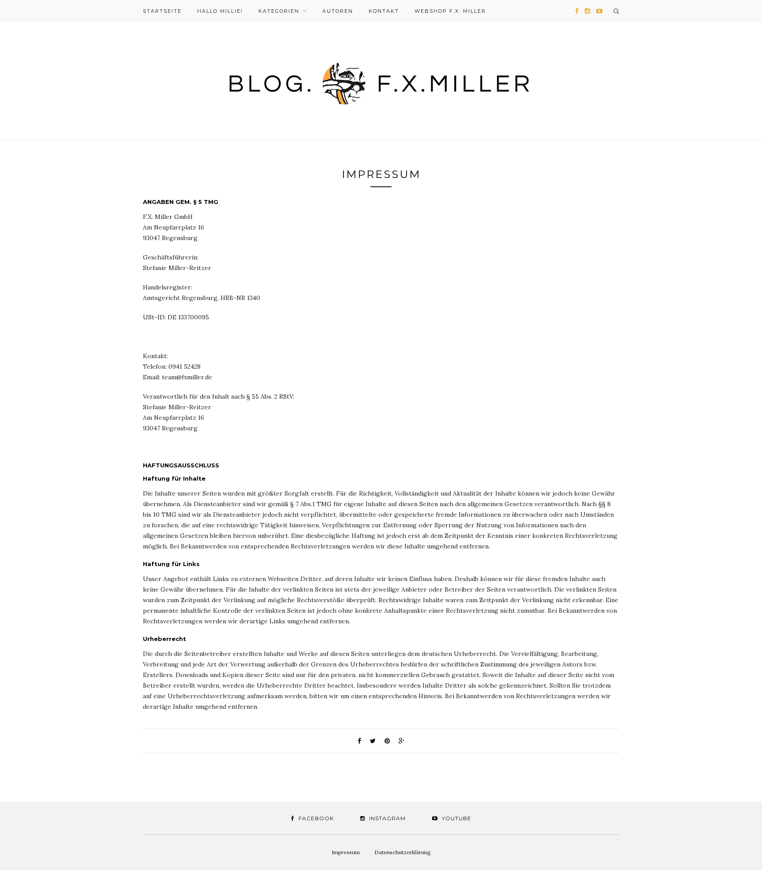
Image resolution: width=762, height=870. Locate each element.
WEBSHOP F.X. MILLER (450, 11)
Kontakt (384, 11)
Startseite (162, 11)
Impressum (346, 852)
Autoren (337, 11)
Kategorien (278, 11)
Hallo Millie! (220, 11)
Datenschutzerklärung (402, 852)
